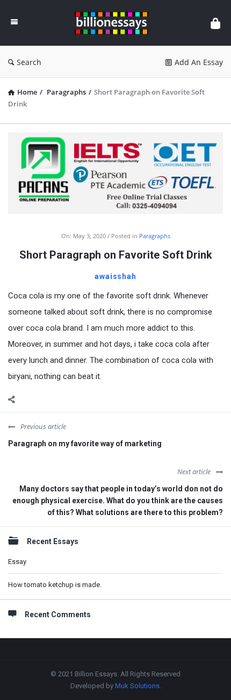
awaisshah (115, 276)
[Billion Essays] (114, 23)
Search (29, 62)
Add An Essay (199, 62)
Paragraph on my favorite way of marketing (85, 443)
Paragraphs (154, 236)
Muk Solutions (137, 686)
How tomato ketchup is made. (55, 585)
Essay (17, 562)
